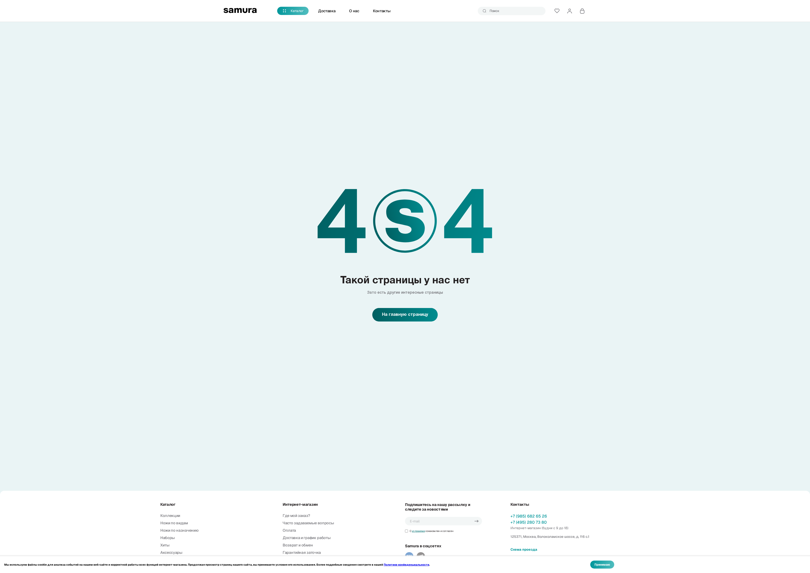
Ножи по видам (174, 523)
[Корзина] (582, 11)
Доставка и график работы (307, 537)
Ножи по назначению (179, 530)
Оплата (289, 530)
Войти (569, 10)
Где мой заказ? (296, 515)
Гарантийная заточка (302, 552)
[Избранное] (557, 11)
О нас (354, 10)
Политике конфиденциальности (406, 564)
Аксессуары (171, 552)
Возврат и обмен (298, 545)
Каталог (297, 11)
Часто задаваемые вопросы (308, 523)
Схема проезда (523, 549)
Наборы (167, 537)
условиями (418, 531)
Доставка (326, 10)
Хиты (165, 545)
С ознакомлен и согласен (431, 531)
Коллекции (170, 515)
